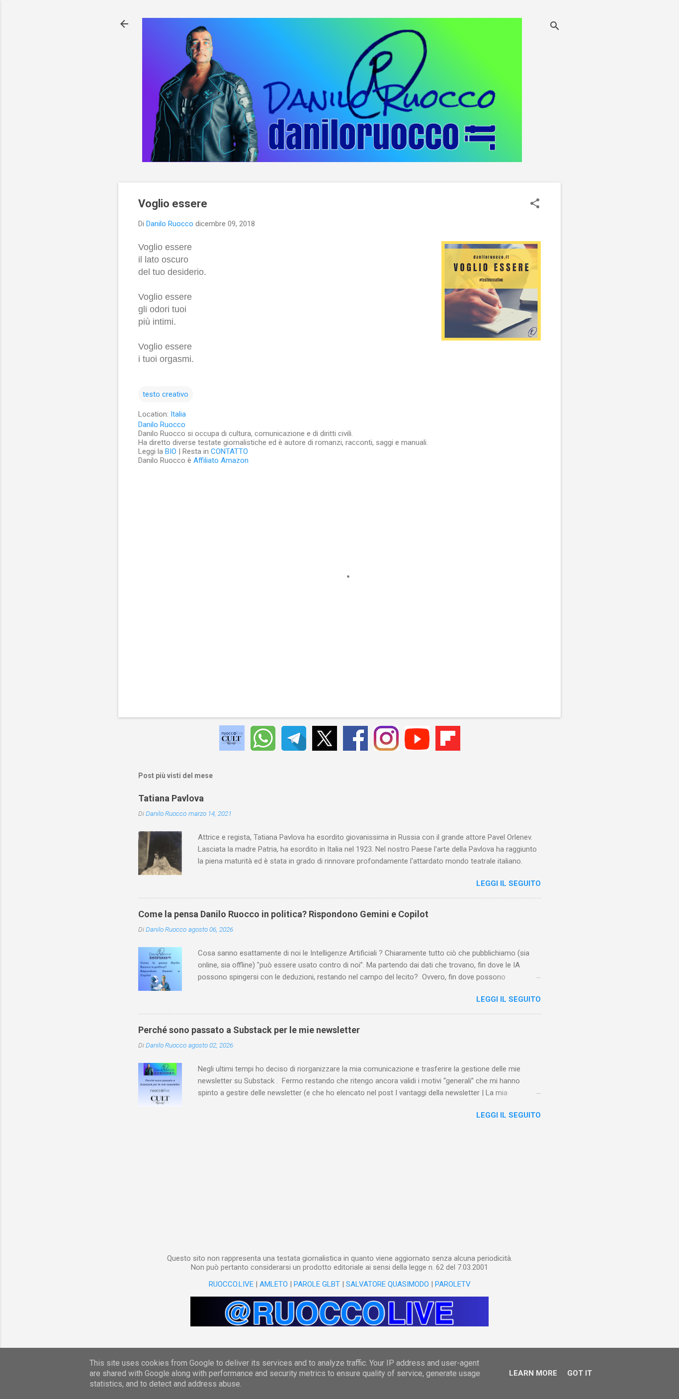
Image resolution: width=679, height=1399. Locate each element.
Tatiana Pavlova (171, 798)
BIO (170, 451)
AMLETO (273, 1284)
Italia (178, 414)
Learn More (533, 1373)
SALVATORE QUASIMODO (387, 1284)
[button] (535, 204)
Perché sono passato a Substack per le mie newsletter (249, 1030)
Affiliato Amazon (221, 460)
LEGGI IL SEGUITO (508, 883)
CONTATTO (229, 451)
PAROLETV (453, 1284)
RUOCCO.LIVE (231, 1284)
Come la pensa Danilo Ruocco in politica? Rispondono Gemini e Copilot (283, 914)
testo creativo (165, 394)
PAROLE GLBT (317, 1284)
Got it (579, 1373)
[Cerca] (555, 27)
